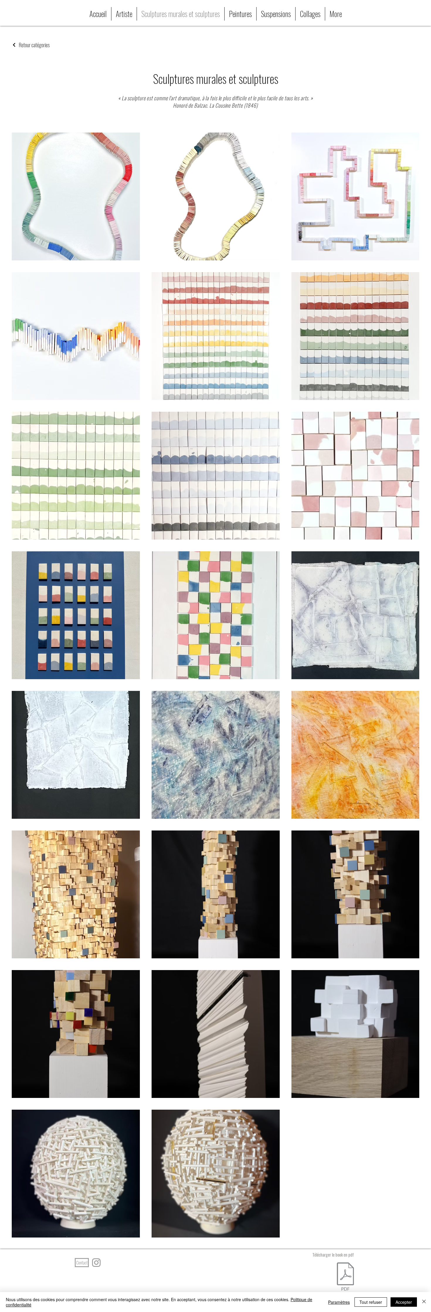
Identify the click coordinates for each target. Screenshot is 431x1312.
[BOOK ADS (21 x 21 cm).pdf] (345, 1277)
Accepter (404, 1302)
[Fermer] (423, 1302)
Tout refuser (370, 1302)
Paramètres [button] (339, 1302)
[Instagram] (96, 1262)
